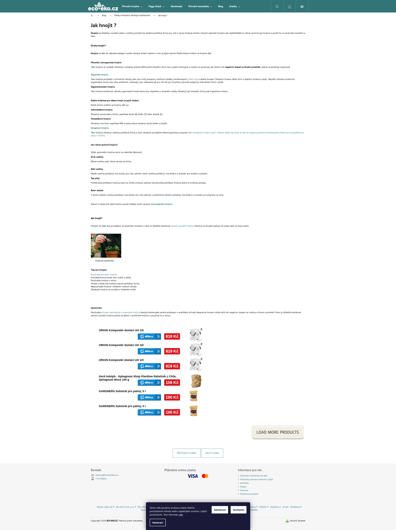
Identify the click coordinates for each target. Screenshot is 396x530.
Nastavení (157, 522)
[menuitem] (132, 6)
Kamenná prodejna (249, 493)
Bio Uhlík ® (143, 507)
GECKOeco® (296, 507)
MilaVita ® (253, 507)
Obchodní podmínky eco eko (253, 475)
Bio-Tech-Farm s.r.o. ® (126, 507)
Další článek (212, 453)
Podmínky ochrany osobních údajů (256, 479)
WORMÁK (253, 510)
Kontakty (244, 483)
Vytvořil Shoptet (297, 520)
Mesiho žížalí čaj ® (106, 507)
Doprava (244, 490)
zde (181, 514)
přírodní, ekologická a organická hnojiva (120, 312)
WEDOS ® (264, 507)
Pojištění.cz (275, 507)
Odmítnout (220, 509)
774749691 (101, 478)
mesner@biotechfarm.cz (107, 475)
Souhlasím (238, 509)
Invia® (285, 507)
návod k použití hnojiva (182, 225)
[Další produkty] (278, 432)
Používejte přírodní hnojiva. (104, 274)
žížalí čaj (193, 79)
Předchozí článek (186, 453)
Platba (243, 486)
